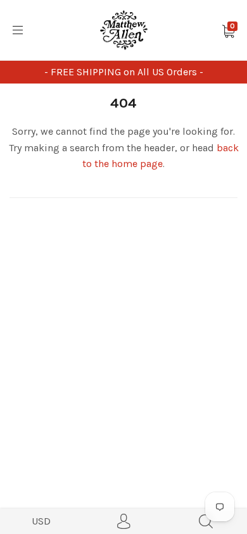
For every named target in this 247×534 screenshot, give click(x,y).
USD (41, 521)
